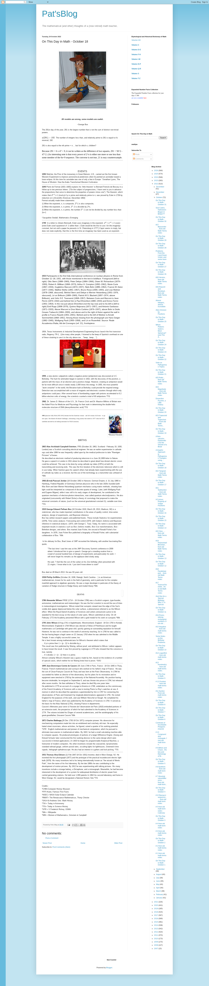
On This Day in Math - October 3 (160, 818)
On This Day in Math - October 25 (161, 319)
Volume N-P (136, 64)
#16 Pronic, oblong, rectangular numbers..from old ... (161, 619)
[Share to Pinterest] (84, 825)
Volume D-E (136, 50)
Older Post (118, 843)
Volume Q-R (136, 69)
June (158, 881)
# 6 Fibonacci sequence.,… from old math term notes (161, 799)
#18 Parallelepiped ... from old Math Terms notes (161, 574)
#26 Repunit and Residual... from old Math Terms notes (161, 292)
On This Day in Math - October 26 (161, 272)
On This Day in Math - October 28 (161, 246)
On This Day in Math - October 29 (161, 238)
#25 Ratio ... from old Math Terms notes (161, 381)
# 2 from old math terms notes (161, 848)
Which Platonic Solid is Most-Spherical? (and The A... (161, 331)
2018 (156, 912)
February (160, 894)
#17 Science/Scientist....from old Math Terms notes (161, 588)
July (158, 878)
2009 (156, 942)
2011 (156, 935)
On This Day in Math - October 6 (160, 717)
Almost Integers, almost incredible (160, 303)
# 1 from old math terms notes (161, 855)
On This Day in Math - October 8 (160, 702)
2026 (156, 171)
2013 (156, 929)
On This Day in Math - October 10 (161, 648)
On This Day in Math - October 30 (161, 219)
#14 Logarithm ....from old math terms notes (161, 656)
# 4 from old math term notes (160, 826)
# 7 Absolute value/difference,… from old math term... (161, 780)
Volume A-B (136, 40)
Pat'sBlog (59, 14)
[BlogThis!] (76, 825)
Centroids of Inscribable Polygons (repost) (161, 726)
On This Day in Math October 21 (161, 372)
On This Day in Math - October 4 (160, 790)
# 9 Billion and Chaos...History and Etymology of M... (161, 752)
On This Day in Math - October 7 (160, 710)
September (160, 869)
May (158, 884)
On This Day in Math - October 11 (161, 610)
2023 (156, 180)
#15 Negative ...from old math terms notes (161, 630)
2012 (156, 932)
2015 (156, 922)
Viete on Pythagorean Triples (161, 365)
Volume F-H (136, 55)
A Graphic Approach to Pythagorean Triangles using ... (161, 455)
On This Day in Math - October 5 (160, 761)
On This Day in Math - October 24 (161, 342)
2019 (156, 909)
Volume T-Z (136, 78)
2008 (156, 945)
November (160, 192)
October (159, 197)
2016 (156, 919)
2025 (156, 174)
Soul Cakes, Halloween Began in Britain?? (161, 211)
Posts (137, 154)
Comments (139, 159)
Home (83, 843)
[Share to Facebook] (81, 825)
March (158, 891)
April (158, 888)
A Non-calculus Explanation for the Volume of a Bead (161, 441)
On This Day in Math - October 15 (161, 518)
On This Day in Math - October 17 (161, 483)
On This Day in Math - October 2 (160, 841)
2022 (156, 184)
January (159, 898)
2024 (156, 177)
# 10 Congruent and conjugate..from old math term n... (161, 738)
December (160, 187)
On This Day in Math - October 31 (161, 202)
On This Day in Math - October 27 (161, 265)
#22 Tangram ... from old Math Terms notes (161, 474)
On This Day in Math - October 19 (161, 431)
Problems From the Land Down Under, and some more (161, 255)
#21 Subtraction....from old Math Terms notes (161, 492)
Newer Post (47, 843)
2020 (156, 905)
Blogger (109, 968)
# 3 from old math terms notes (161, 833)
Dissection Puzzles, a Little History (161, 402)
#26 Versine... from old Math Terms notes (161, 280)
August (159, 874)
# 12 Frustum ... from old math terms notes (161, 685)
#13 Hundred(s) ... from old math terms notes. (161, 667)
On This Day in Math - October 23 (161, 350)
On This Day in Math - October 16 (161, 511)
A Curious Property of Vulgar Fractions (161, 502)
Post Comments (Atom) (61, 847)
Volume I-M (136, 59)
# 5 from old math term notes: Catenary (160, 810)
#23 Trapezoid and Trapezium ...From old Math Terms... (161, 420)
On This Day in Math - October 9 (160, 676)
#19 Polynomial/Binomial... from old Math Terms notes (161, 546)
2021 (156, 902)
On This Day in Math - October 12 (161, 564)
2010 (156, 939)
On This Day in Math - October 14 (161, 526)
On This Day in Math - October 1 (160, 863)
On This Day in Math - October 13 (161, 556)
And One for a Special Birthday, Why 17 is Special (161, 600)
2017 (156, 915)
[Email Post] (69, 825)
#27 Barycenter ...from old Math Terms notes (161, 229)
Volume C (135, 45)
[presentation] (48, 138)
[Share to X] (78, 825)
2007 (156, 949)
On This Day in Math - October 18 (161, 466)
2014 (156, 925)
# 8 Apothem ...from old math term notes (160, 770)
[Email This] (73, 825)
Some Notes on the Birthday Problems (160, 639)
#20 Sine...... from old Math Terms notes (161, 534)
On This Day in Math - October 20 (161, 410)
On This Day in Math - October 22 (161, 357)
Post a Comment (51, 838)
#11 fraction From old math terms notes (161, 694)
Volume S (135, 74)
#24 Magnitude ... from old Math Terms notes (161, 391)
